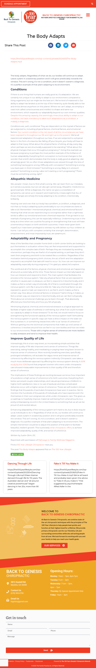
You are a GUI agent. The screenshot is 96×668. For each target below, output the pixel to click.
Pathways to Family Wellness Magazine (56, 440)
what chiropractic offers (61, 428)
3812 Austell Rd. (18, 582)
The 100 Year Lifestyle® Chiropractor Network (76, 661)
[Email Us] (7, 600)
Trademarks (30, 661)
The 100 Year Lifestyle (61, 449)
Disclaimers (39, 661)
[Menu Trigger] (88, 14)
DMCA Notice (9, 661)
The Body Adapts (27, 449)
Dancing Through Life (20, 463)
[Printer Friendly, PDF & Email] (17, 454)
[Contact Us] (7, 591)
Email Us (15, 598)
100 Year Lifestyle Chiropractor (30, 445)
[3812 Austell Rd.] (7, 583)
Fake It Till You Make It (66, 463)
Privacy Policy (19, 661)
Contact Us (16, 590)
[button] (92, 3)
